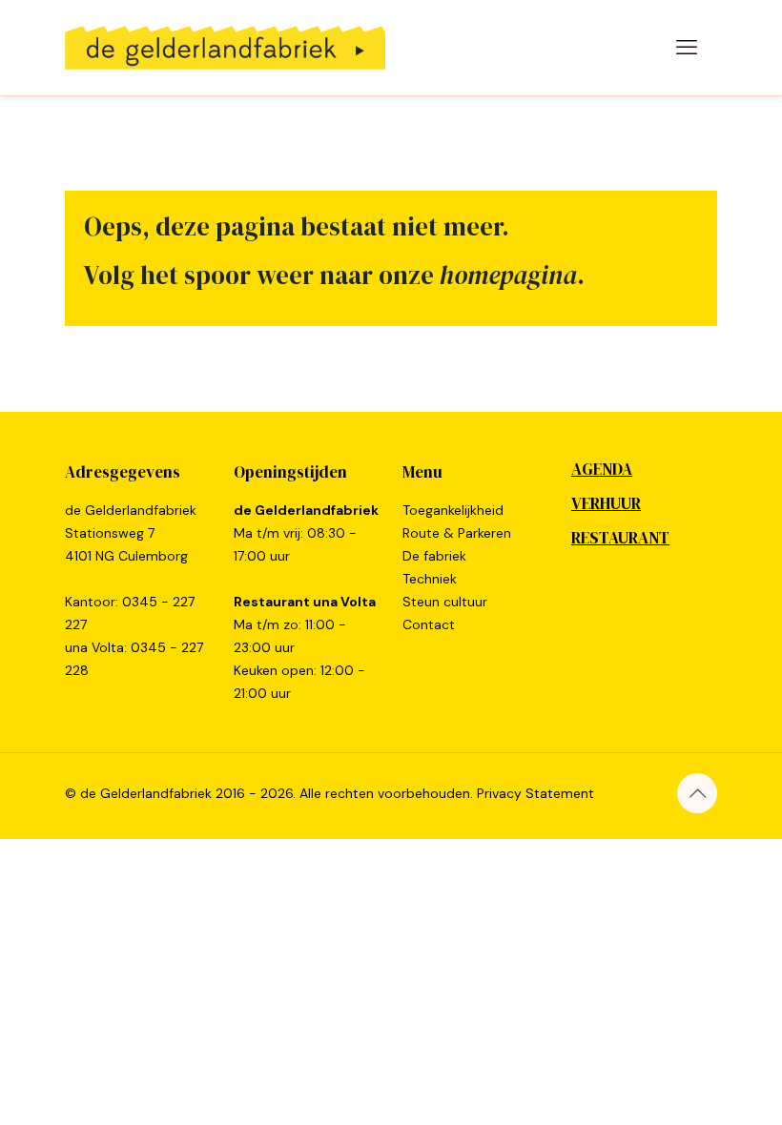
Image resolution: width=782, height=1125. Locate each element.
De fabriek (434, 555)
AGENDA (601, 469)
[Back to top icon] (697, 793)
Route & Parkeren (456, 533)
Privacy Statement (535, 793)
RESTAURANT (620, 537)
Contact (428, 624)
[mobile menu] (686, 47)
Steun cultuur (444, 601)
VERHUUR (606, 503)
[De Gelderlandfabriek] (225, 47)
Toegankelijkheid (453, 510)
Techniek (429, 578)
